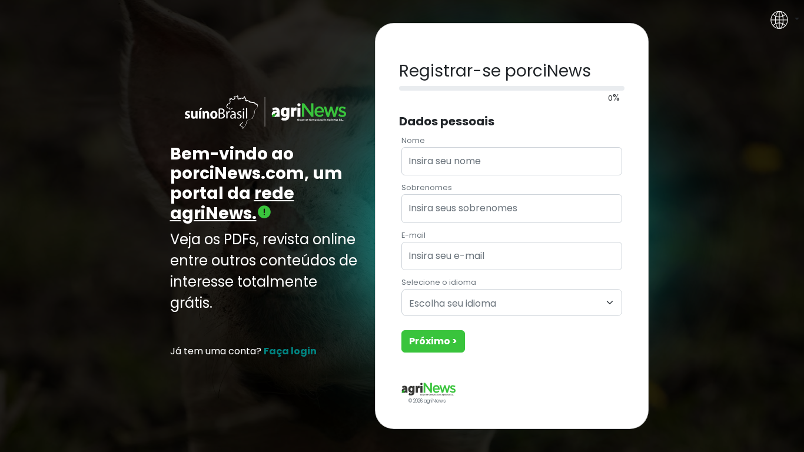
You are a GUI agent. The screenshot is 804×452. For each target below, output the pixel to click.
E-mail (413, 235)
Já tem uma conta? (243, 351)
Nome (413, 140)
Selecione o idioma (438, 282)
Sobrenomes (426, 187)
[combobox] (511, 302)
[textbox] (504, 304)
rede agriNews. (232, 203)
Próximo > (433, 341)
